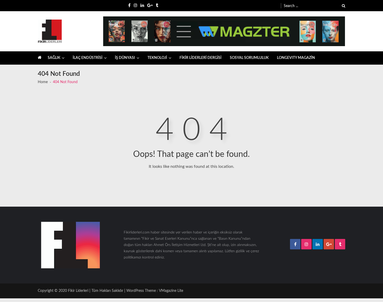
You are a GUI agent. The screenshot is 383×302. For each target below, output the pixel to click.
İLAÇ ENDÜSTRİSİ (87, 58)
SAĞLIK (54, 58)
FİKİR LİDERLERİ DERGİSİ (200, 58)
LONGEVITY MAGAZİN (296, 58)
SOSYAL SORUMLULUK (249, 58)
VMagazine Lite (171, 291)
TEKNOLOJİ (157, 58)
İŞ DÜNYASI (125, 58)
